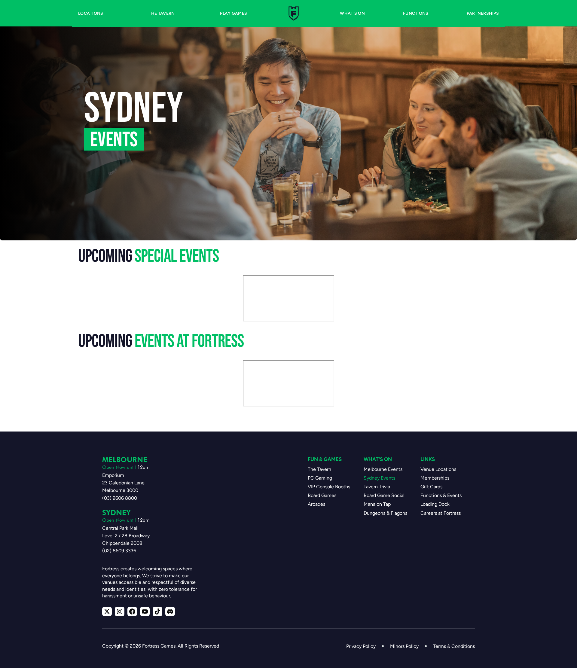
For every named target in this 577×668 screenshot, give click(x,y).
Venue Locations (438, 469)
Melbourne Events (383, 469)
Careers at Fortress (440, 513)
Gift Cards (431, 487)
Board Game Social (384, 495)
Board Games (322, 495)
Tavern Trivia (377, 487)
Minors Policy (404, 646)
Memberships (434, 478)
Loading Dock (435, 504)
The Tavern (319, 469)
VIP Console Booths (329, 487)
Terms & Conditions (454, 646)
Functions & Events (441, 495)
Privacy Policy (361, 646)
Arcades (316, 504)
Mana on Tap (377, 504)
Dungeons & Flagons (385, 513)
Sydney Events (379, 478)
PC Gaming (320, 478)
